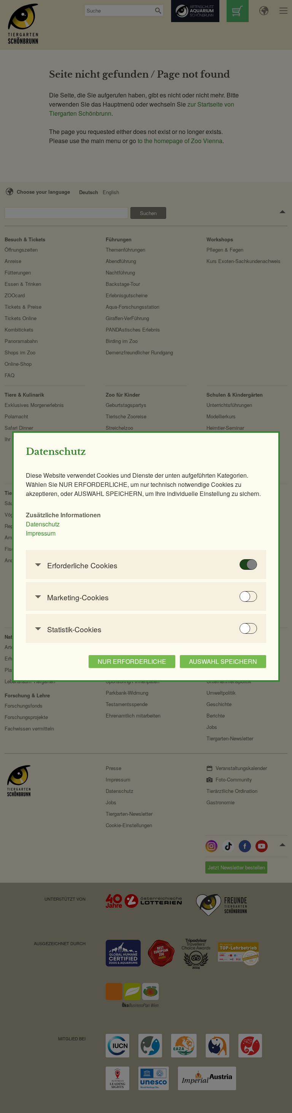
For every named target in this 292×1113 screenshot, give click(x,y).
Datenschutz (43, 524)
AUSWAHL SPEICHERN (223, 661)
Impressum (41, 533)
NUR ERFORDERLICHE (132, 661)
